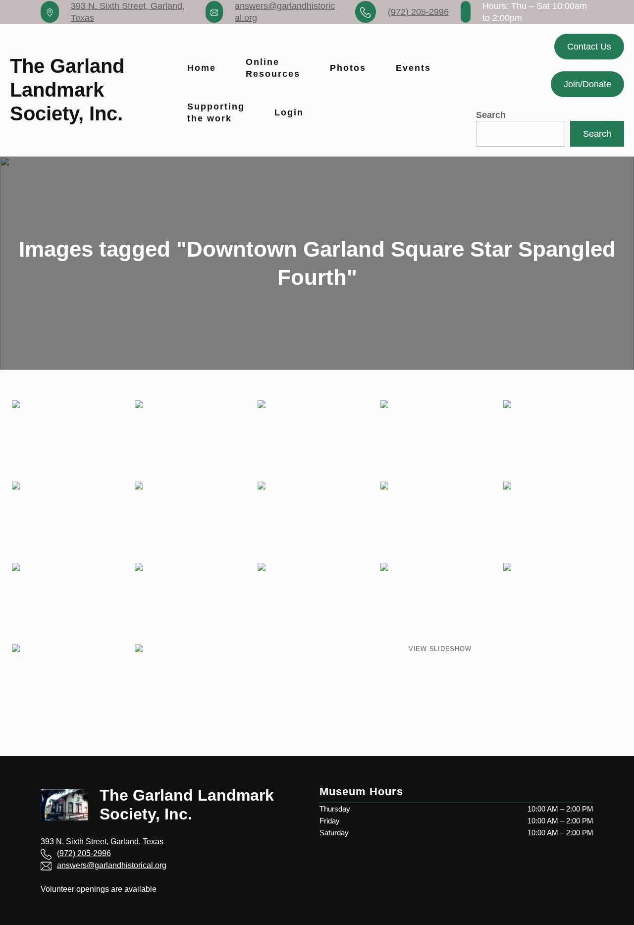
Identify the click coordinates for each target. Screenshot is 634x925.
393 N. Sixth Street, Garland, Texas (102, 841)
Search (491, 115)
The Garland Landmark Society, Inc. (67, 90)
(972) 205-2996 (418, 12)
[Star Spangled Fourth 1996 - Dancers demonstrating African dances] (194, 440)
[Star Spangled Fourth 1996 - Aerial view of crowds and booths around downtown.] (562, 521)
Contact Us (589, 47)
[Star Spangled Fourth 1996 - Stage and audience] (317, 521)
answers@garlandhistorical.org (111, 865)
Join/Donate (587, 84)
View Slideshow (440, 649)
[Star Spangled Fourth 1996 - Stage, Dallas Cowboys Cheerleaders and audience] (439, 440)
